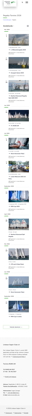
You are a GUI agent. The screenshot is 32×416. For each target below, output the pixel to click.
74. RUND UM (14, 126)
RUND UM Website (10, 377)
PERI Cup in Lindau (16, 316)
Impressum (9, 413)
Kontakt (26, 413)
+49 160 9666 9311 (13, 393)
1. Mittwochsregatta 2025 (18, 50)
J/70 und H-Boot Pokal (17, 264)
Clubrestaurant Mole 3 (19, 357)
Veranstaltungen (7, 20)
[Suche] (22, 2)
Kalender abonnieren (15, 327)
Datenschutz (17, 413)
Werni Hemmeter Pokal (17, 154)
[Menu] (27, 2)
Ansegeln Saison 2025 (17, 73)
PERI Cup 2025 (15, 206)
